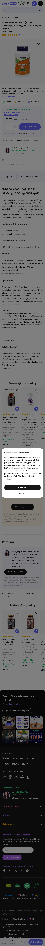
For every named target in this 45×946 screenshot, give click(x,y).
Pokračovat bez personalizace (16, 453)
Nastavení (22, 493)
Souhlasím (22, 488)
